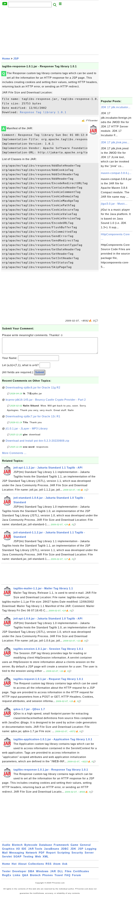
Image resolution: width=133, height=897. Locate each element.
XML (46, 856)
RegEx (6, 875)
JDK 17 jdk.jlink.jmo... (115, 142)
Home (6, 58)
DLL (60, 871)
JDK (73, 848)
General (85, 845)
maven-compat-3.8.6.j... (116, 173)
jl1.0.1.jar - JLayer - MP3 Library (27, 428)
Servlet (7, 856)
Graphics (8, 848)
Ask (64, 863)
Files (68, 871)
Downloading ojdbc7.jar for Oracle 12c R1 (33, 416)
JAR (53, 871)
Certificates (81, 871)
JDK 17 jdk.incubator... (115, 107)
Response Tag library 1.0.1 (43, 112)
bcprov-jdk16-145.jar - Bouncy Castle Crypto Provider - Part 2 (46, 399)
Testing (28, 856)
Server (89, 852)
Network (31, 852)
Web (38, 856)
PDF (42, 852)
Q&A (25, 875)
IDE (24, 848)
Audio (6, 845)
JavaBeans (51, 848)
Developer (19, 871)
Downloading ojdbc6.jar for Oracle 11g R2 (33, 387)
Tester (6, 871)
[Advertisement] (50, 32)
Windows (42, 871)
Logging (91, 848)
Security (77, 852)
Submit (39, 372)
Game (74, 845)
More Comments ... (14, 453)
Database (45, 845)
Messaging (16, 852)
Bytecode (30, 845)
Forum (76, 875)
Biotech (17, 845)
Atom (56, 863)
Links (16, 875)
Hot (14, 863)
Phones (47, 875)
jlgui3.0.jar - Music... (114, 203)
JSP (16, 58)
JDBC (65, 848)
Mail (5, 852)
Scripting (63, 852)
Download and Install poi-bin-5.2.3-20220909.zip (37, 440)
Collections (36, 863)
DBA (31, 871)
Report (51, 852)
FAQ (67, 875)
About (22, 863)
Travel (58, 875)
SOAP (17, 856)
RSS (49, 863)
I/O (18, 848)
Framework (61, 845)
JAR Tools (35, 848)
